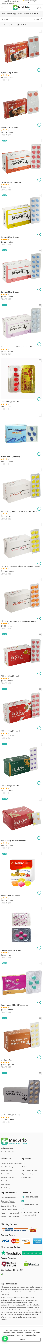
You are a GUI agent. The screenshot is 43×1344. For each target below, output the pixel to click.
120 (6, 80)
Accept (21, 1340)
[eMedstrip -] (21, 7)
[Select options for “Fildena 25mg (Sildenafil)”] (39, 783)
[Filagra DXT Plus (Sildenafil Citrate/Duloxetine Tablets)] (21, 543)
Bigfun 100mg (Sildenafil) (10, 72)
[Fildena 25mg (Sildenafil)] (21, 762)
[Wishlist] (40, 30)
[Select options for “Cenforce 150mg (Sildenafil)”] (39, 180)
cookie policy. (31, 1335)
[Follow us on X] (1, 1151)
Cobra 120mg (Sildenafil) (10, 402)
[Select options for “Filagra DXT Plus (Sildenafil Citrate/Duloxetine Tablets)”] (39, 563)
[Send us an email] (9, 1151)
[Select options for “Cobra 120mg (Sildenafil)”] (39, 399)
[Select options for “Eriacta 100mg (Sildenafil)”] (39, 454)
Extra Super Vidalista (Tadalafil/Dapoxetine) (8, 1201)
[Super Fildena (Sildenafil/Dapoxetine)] (21, 982)
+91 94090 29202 (31, 1197)
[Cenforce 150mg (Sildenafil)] (21, 159)
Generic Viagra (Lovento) (9, 1209)
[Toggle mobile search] (5, 8)
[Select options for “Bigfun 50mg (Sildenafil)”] (39, 125)
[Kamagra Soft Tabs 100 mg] (21, 872)
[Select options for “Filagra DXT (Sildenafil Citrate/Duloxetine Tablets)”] (39, 509)
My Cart (24, 1167)
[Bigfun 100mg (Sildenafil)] (21, 49)
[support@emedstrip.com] (23, 1201)
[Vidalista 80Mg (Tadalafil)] (21, 1091)
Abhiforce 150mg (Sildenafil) (10, 1216)
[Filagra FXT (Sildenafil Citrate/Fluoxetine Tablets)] (21, 598)
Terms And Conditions (8, 1177)
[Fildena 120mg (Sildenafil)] (21, 653)
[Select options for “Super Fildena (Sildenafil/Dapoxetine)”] (39, 1002)
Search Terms (5, 1181)
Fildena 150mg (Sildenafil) (10, 731)
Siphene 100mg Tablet (8, 1206)
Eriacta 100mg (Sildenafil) (10, 456)
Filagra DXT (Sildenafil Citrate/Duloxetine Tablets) (19, 511)
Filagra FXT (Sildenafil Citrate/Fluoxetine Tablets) (18, 621)
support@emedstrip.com (30, 1204)
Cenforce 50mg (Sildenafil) (10, 292)
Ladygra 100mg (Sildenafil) (11, 950)
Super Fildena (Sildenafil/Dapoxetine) (14, 1005)
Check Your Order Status (29, 1170)
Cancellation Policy (7, 1167)
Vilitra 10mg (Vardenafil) (8, 1197)
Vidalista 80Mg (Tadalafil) (10, 1115)
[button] (5, 1339)
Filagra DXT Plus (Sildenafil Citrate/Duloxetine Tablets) (20, 566)
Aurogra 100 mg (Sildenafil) (10, 1213)
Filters (6, 19)
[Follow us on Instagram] (13, 1151)
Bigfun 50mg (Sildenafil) (9, 127)
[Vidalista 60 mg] (21, 1037)
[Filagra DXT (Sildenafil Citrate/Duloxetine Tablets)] (21, 488)
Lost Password (26, 1177)
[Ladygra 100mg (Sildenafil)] (21, 927)
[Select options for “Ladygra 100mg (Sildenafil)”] (39, 947)
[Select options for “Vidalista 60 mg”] (39, 1057)
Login (23, 1163)
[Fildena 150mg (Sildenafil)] (21, 707)
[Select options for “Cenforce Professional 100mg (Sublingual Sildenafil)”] (39, 344)
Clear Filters (23, 24)
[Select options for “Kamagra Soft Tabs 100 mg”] (39, 893)
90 (2, 189)
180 (10, 80)
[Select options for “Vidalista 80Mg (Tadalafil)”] (39, 1112)
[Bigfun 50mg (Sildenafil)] (21, 104)
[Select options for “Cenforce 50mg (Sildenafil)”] (39, 289)
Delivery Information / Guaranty (11, 1163)
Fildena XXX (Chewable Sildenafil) (13, 840)
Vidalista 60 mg (6, 1060)
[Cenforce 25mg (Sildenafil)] (21, 214)
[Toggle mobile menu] (2, 7)
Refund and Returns (7, 1170)
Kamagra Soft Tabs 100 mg (10, 895)
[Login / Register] (37, 7)
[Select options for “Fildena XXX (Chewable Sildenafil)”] (39, 838)
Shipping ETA (5, 1174)
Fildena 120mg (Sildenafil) (10, 676)
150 (9, 189)
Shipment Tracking (27, 1174)
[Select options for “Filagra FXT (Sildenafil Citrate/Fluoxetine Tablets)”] (39, 618)
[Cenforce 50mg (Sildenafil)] (21, 269)
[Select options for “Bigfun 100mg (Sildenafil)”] (39, 70)
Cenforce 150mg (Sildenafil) (11, 182)
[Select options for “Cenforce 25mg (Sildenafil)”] (39, 234)
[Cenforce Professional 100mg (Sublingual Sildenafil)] (21, 323)
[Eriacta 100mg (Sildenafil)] (21, 433)
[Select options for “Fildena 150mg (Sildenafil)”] (39, 728)
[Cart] (41, 7)
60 (2, 80)
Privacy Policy (5, 1184)
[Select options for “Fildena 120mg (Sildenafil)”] (39, 673)
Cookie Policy (5, 1188)
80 (2, 409)
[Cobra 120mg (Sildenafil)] (21, 378)
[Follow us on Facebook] (5, 1151)
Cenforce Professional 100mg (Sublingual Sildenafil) (19, 347)
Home (3, 14)
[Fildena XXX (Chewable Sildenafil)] (21, 817)
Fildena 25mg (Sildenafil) (10, 786)
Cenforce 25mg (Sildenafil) (10, 237)
